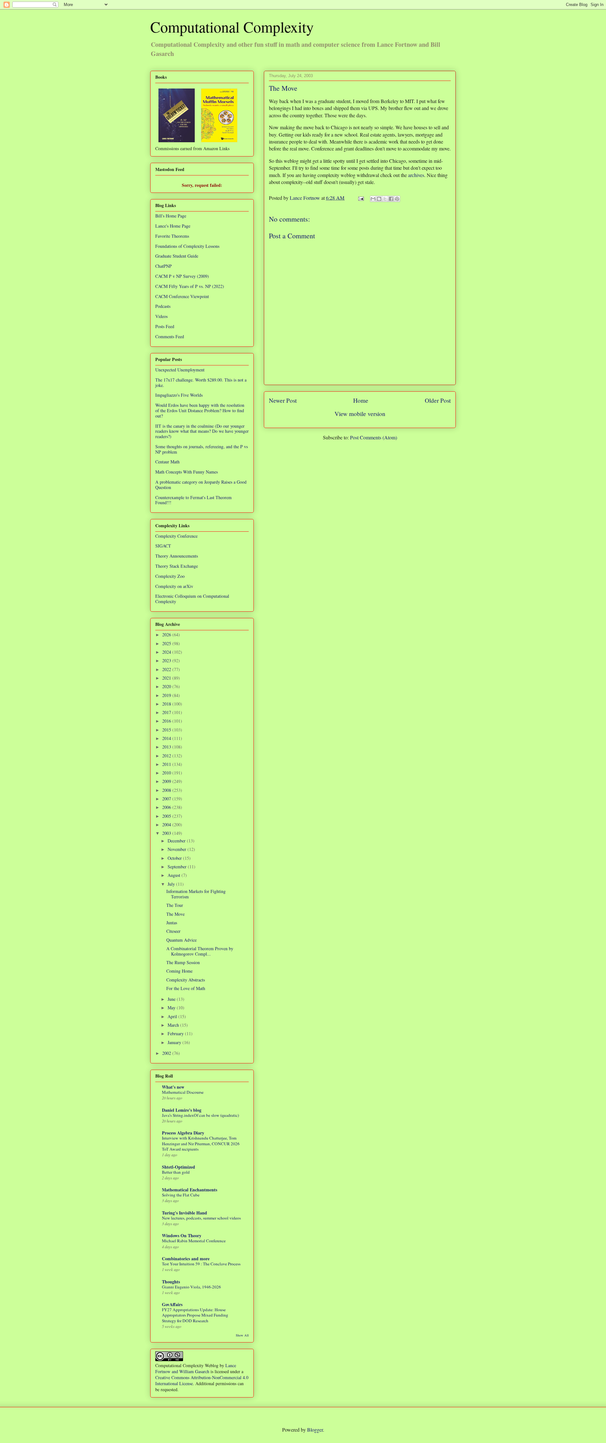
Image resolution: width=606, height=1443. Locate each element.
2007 (167, 799)
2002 (167, 1053)
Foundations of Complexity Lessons (187, 246)
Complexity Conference (176, 536)
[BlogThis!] (379, 199)
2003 (167, 833)
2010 (167, 773)
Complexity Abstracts (185, 980)
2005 (167, 816)
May (172, 1008)
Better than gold (176, 1172)
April (173, 1016)
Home (360, 400)
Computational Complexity (232, 26)
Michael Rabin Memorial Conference (194, 1241)
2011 (167, 764)
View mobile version (360, 414)
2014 (167, 738)
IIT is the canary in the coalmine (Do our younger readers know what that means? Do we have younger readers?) (202, 431)
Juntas (171, 923)
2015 (167, 730)
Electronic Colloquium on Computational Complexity (192, 598)
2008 (167, 790)
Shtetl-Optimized (178, 1167)
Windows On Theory (181, 1235)
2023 (167, 660)
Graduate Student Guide (176, 256)
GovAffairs (172, 1304)
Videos (161, 316)
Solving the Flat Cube (180, 1195)
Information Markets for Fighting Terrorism (196, 894)
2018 (167, 704)
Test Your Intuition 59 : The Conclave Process (201, 1264)
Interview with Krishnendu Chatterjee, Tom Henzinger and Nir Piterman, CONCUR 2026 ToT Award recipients (201, 1143)
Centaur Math (167, 462)
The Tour (174, 905)
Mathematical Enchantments (189, 1189)
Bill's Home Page (170, 216)
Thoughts (171, 1281)
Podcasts (162, 306)
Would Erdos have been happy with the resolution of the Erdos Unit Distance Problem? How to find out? (199, 410)
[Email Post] (360, 197)
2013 (167, 747)
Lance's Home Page (172, 226)
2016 (167, 721)
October (175, 858)
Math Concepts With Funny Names (186, 472)
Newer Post (283, 400)
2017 (167, 712)
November (177, 849)
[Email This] (373, 199)
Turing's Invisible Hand (184, 1212)
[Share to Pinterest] (397, 199)
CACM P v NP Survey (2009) (182, 276)
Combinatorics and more (186, 1258)
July (172, 884)
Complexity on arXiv (174, 586)
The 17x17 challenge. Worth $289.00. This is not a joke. (201, 382)
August (174, 875)
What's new (173, 1087)
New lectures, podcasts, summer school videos (201, 1218)
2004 (167, 825)
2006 (167, 807)
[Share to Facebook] (391, 199)
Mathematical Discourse (183, 1092)
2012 (167, 756)
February (176, 1033)
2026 (167, 635)
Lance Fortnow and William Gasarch (195, 1368)
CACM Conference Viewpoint (182, 296)
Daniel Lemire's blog (181, 1110)
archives (416, 175)
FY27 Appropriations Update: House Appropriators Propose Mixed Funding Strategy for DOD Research (195, 1315)
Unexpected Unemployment (180, 370)
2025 (167, 643)
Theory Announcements (176, 556)
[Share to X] (385, 199)
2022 (167, 669)
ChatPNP (163, 266)
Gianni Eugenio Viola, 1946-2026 (191, 1287)
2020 (167, 686)
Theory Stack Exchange (176, 566)
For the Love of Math (185, 988)
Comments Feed (169, 336)
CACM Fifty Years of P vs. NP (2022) (189, 286)
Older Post (438, 400)
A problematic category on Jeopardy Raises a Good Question (201, 484)
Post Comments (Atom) (373, 437)
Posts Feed (164, 326)
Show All (242, 1335)
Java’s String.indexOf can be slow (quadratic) (200, 1115)
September (178, 867)
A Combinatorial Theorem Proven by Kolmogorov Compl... (199, 951)
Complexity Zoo (170, 576)
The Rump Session (183, 962)
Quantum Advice (181, 940)
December (177, 841)
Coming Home (179, 971)
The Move (175, 914)
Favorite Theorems (172, 236)
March (174, 1025)
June (172, 999)
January (175, 1042)
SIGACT (163, 546)
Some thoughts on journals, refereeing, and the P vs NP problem (201, 449)
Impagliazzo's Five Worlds (179, 395)
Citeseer (173, 931)
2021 (167, 678)
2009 (167, 781)
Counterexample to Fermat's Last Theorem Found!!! (193, 500)
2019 (167, 695)
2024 (167, 652)
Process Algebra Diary (183, 1132)
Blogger (315, 1429)
